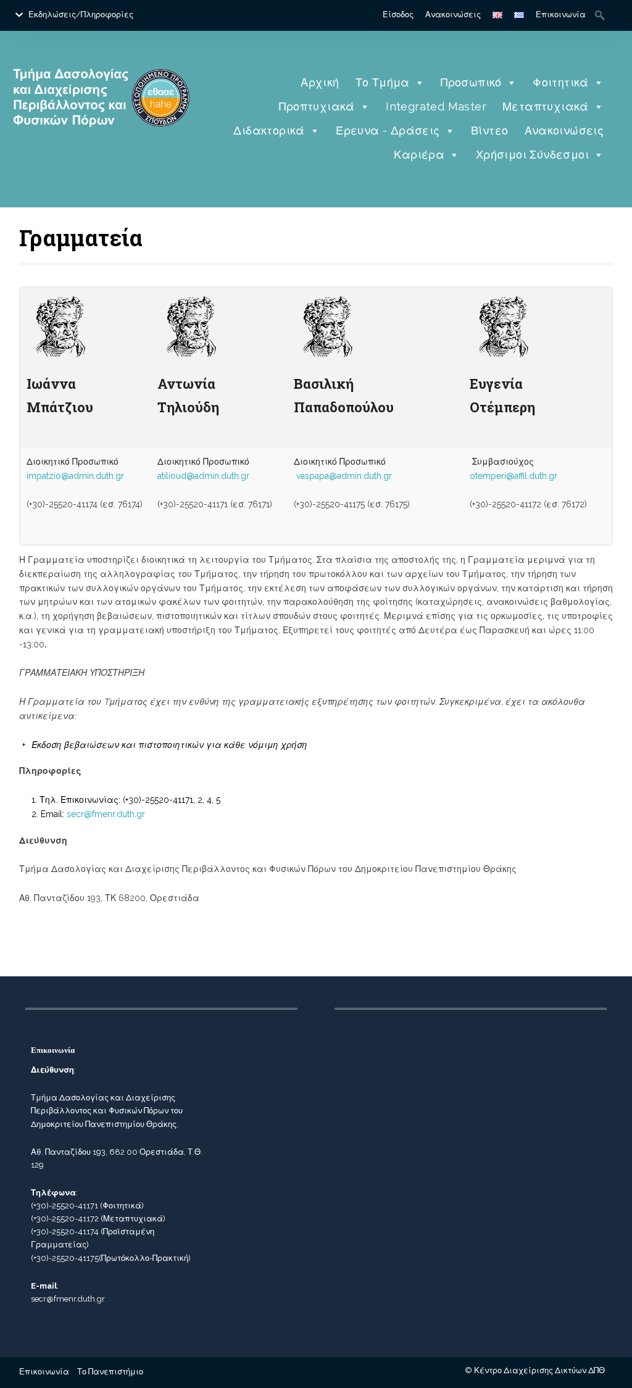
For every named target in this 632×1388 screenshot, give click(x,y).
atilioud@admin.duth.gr (203, 476)
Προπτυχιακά (316, 106)
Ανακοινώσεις (453, 14)
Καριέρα (419, 154)
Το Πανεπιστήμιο (110, 1371)
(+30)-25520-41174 (65, 1231)
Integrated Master (436, 106)
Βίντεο (489, 130)
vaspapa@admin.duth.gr (344, 476)
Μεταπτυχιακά (545, 106)
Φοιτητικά (561, 82)
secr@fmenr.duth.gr (106, 814)
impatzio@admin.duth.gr (75, 476)
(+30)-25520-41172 (65, 1218)
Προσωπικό (471, 82)
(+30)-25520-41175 (65, 1258)
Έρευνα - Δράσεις (387, 130)
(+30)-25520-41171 (64, 1205)
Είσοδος (398, 14)
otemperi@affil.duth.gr (513, 476)
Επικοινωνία (561, 14)
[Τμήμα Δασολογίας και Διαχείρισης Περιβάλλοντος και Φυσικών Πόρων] (101, 149)
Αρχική (320, 82)
